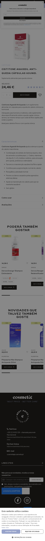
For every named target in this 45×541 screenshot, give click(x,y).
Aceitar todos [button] (10, 531)
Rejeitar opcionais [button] (32, 531)
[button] (22, 537)
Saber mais (5, 527)
